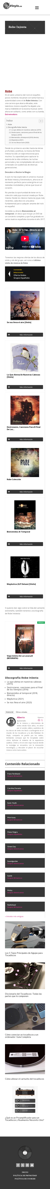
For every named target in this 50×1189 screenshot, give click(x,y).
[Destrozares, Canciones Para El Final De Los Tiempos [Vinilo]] (25, 410)
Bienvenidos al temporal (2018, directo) (25, 137)
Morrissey (11, 817)
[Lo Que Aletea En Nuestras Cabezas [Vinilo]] (25, 357)
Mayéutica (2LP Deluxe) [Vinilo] (21, 584)
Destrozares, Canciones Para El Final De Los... (23, 428)
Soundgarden (12, 861)
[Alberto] (11, 725)
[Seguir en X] (23, 1165)
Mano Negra (12, 832)
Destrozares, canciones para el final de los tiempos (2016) (27, 133)
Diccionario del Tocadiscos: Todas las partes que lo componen (23, 994)
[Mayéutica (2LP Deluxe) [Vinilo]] (25, 567)
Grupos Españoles (14, 790)
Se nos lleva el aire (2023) (20, 142)
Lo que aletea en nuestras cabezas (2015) (26, 130)
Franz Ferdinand (13, 774)
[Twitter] (42, 720)
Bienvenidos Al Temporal (18, 532)
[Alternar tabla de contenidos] (39, 121)
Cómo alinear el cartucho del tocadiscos (24, 1078)
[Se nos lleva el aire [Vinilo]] (25, 305)
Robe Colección (14, 479)
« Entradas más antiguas (14, 916)
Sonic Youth (12, 803)
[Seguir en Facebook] (18, 1165)
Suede (9, 876)
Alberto (21, 717)
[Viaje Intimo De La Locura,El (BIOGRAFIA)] (25, 639)
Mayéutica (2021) (17, 140)
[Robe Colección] (25, 462)
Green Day (11, 846)
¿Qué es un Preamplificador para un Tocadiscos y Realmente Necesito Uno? (24, 1118)
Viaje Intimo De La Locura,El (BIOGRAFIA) (20, 657)
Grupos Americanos (15, 805)
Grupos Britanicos (14, 776)
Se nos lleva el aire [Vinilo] (19, 322)
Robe (10, 124)
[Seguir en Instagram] (27, 1165)
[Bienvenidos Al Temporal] (25, 514)
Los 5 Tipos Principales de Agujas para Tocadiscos (24, 954)
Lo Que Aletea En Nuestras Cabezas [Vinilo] (23, 376)
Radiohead (11, 905)
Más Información (26, 335)
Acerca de (9, 712)
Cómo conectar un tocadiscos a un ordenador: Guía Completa (21, 1035)
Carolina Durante (14, 788)
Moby (9, 890)
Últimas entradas (21, 712)
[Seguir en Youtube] (32, 1165)
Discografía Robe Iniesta (17, 127)
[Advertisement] (25, 60)
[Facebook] (39, 720)
